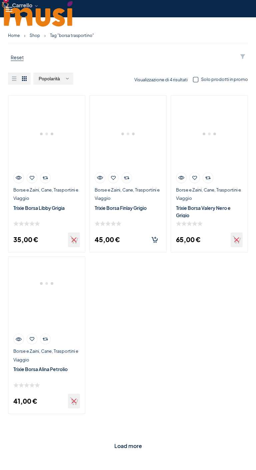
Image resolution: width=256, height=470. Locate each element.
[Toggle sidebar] (10, 8)
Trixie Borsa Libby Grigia (39, 208)
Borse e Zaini (26, 190)
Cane (46, 190)
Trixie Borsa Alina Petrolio (40, 369)
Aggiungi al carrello (154, 239)
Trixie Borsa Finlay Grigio (121, 208)
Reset (17, 57)
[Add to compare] (45, 178)
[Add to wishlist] (32, 178)
